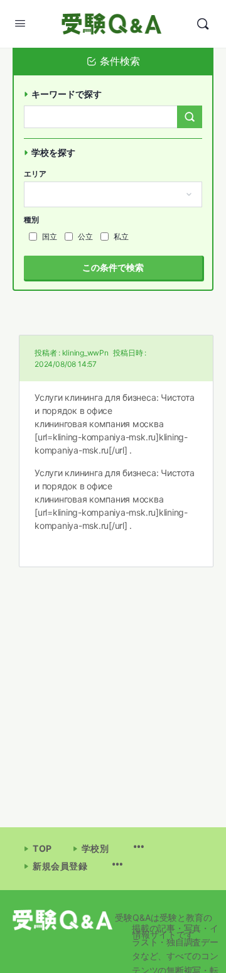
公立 (85, 236)
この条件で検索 (113, 267)
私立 (121, 236)
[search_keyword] (189, 117)
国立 (49, 236)
